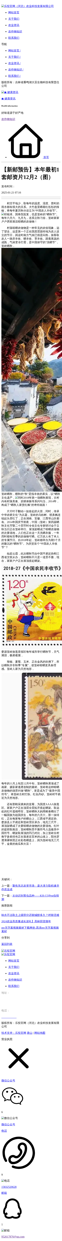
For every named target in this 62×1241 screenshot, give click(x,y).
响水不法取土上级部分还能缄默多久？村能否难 (30, 915)
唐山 (29, 1032)
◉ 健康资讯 (8, 98)
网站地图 (39, 1032)
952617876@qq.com (12, 1236)
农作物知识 (8, 119)
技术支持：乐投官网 (13, 1032)
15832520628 (9, 1186)
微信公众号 (8, 1124)
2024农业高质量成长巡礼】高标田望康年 (26, 921)
